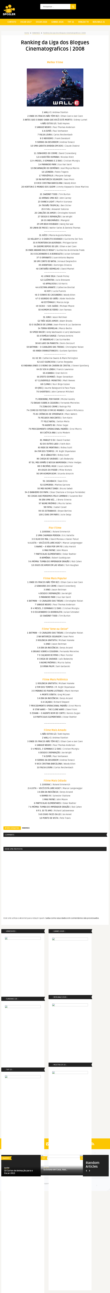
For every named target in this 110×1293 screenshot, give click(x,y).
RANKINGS (36, 33)
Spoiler (6, 1168)
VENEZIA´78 (83, 22)
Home (26, 33)
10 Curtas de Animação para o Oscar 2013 (18, 1172)
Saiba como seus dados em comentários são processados (72, 918)
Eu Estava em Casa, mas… (55, 1169)
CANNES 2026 (57, 22)
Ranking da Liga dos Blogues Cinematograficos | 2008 (64, 33)
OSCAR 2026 (41, 22)
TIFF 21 (71, 22)
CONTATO (11, 22)
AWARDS (6, 1158)
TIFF (43, 1158)
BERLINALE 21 (99, 22)
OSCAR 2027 (26, 22)
